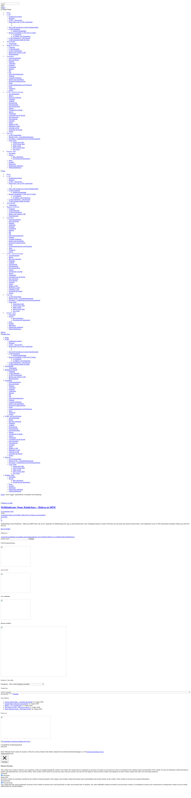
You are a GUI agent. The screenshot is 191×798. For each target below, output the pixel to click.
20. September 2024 (7, 511)
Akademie (4, 537)
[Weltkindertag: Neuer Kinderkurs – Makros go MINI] (7, 503)
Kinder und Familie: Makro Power (19, 515)
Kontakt (26, 1)
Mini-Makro (62, 537)
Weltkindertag (70, 537)
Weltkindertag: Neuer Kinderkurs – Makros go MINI (28, 507)
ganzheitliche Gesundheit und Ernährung (20, 537)
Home (3, 494)
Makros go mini (53, 537)
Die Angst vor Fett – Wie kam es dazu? (17, 707)
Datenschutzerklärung (16, 1)
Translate (15, 694)
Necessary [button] (4, 773)
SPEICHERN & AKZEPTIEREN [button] (12, 786)
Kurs (46, 537)
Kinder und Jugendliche (37, 515)
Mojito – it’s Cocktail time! (13, 705)
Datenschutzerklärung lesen (95, 752)
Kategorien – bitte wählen (9, 684)
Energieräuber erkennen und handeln (16, 704)
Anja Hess (4, 517)
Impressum (4, 1)
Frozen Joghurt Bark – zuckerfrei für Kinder (19, 702)
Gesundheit (4, 515)
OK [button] (85, 752)
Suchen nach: (5, 539)
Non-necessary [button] (5, 781)
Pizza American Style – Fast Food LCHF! (18, 709)
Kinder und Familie (39, 537)
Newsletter (33, 1)
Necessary (6, 775)
